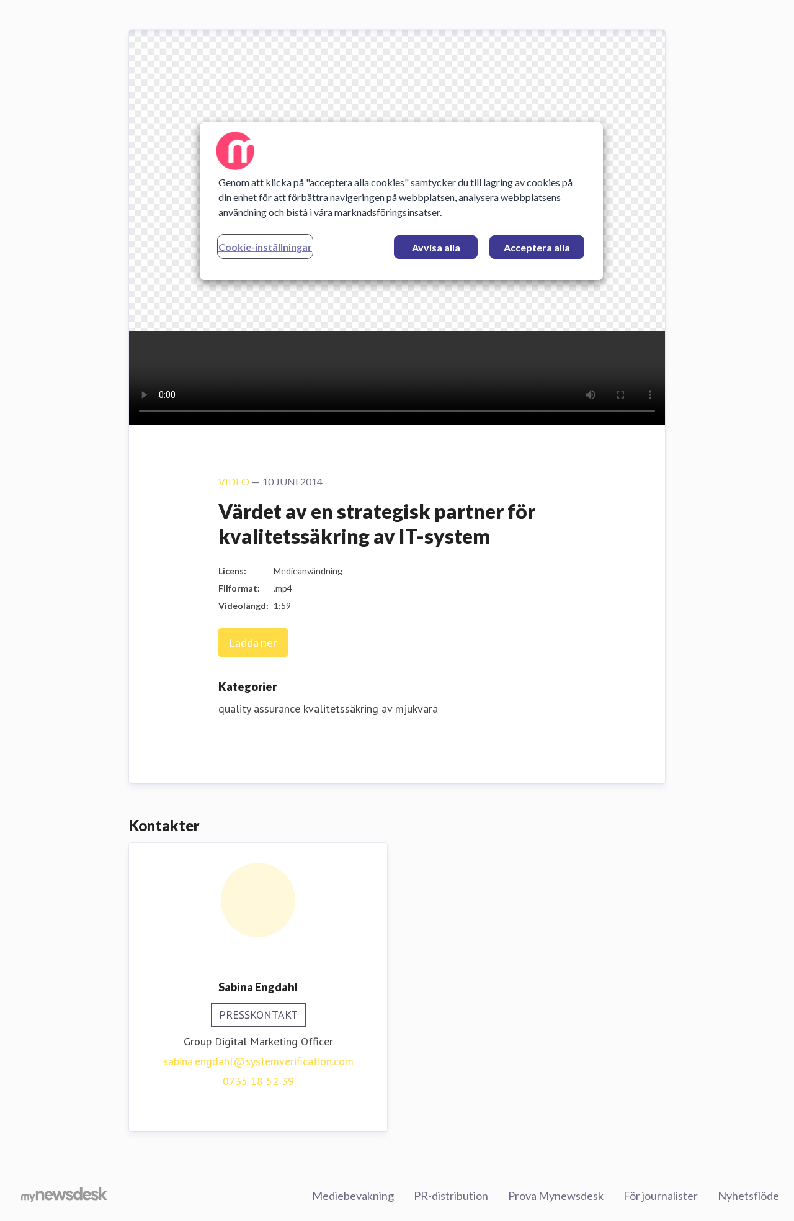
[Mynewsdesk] (64, 1196)
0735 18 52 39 (258, 1081)
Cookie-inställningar (265, 247)
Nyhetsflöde (748, 1195)
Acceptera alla (537, 247)
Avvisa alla (436, 247)
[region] (401, 201)
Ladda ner (253, 642)
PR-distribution (451, 1195)
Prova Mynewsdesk (556, 1195)
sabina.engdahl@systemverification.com (258, 1061)
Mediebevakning (353, 1195)
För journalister (660, 1195)
